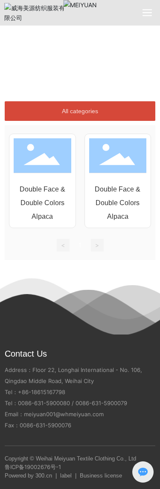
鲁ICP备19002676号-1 (33, 466)
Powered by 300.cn (28, 475)
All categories (80, 111)
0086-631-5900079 (101, 403)
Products (66, 46)
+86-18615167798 (41, 392)
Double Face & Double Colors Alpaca (42, 203)
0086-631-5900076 (45, 425)
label (66, 475)
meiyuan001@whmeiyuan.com (64, 414)
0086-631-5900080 (44, 403)
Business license (101, 475)
